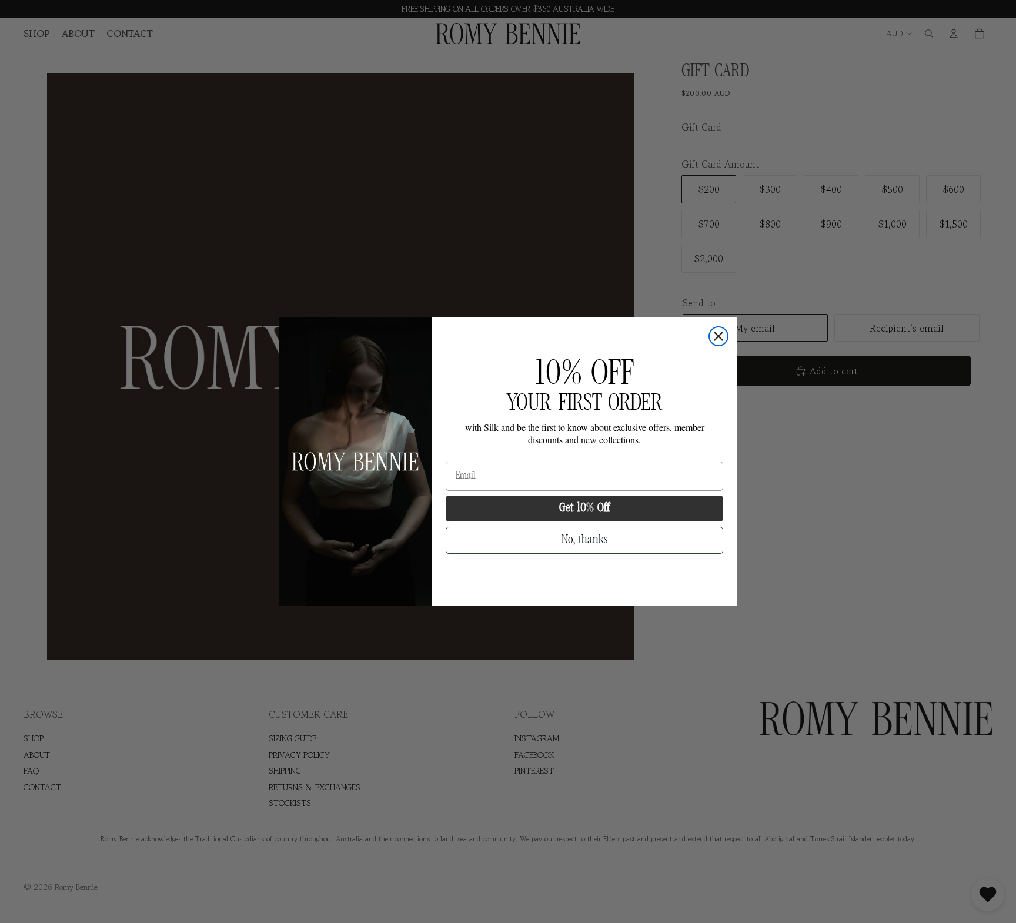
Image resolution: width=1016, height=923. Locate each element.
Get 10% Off (584, 508)
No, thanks (584, 540)
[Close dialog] (718, 336)
